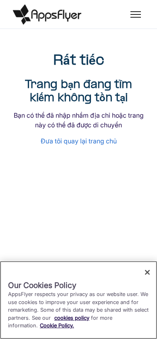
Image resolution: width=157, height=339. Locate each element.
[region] (78, 300)
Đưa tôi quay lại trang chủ (79, 141)
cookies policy (71, 317)
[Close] (147, 272)
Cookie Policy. (57, 325)
